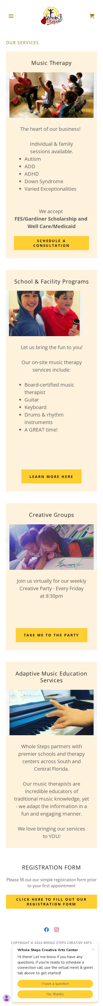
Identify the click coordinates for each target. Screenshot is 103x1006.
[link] (51, 16)
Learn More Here (52, 476)
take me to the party (52, 635)
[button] (13, 16)
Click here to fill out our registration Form (51, 901)
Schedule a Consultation (51, 243)
